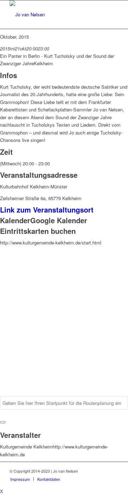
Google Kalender (58, 220)
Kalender (15, 220)
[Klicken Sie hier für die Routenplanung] (3, 422)
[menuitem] (20, 479)
